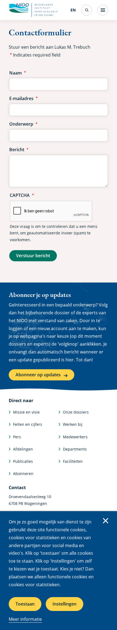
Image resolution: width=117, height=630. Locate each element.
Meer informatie (25, 619)
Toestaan (25, 604)
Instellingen (64, 604)
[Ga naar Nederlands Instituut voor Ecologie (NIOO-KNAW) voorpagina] (19, 8)
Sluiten (106, 521)
